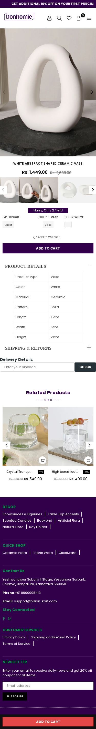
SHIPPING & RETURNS (28, 348)
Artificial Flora (69, 520)
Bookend (44, 520)
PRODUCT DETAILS (25, 266)
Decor (8, 225)
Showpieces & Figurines (22, 514)
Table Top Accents (63, 514)
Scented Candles (17, 520)
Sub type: (48, 217)
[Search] (59, 18)
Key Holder (38, 526)
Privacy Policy (14, 637)
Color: (74, 217)
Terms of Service (16, 643)
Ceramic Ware (15, 552)
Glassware (68, 552)
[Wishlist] (69, 18)
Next (92, 92)
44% (41, 471)
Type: (11, 217)
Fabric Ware (43, 552)
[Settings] (49, 18)
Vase (48, 225)
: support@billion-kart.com (35, 601)
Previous (4, 92)
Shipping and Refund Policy (53, 637)
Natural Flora (13, 526)
